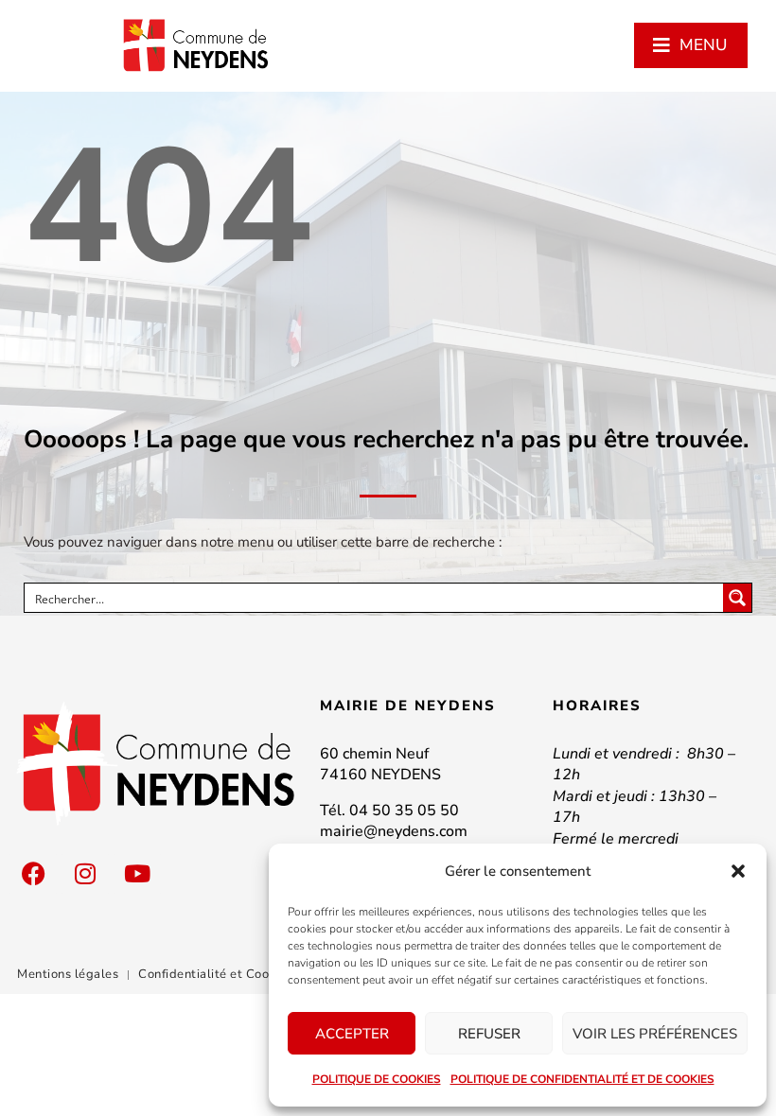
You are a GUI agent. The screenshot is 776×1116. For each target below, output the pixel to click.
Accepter (352, 1033)
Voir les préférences (655, 1033)
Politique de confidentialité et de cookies (582, 1079)
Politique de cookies (376, 1079)
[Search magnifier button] (737, 598)
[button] (738, 871)
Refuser (489, 1033)
